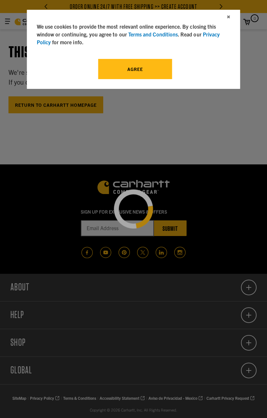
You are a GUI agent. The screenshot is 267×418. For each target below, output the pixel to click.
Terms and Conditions (153, 34)
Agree (135, 69)
